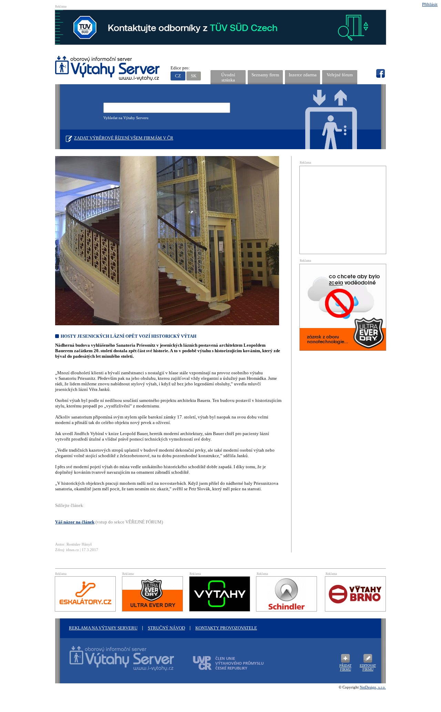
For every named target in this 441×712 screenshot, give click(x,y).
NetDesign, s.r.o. (373, 687)
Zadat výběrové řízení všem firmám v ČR (123, 138)
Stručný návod (166, 628)
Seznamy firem (265, 74)
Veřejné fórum (340, 74)
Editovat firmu (368, 667)
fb (380, 73)
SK (193, 75)
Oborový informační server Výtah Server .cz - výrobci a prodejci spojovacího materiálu (115, 662)
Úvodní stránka (228, 77)
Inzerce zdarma (303, 74)
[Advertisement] (343, 209)
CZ (178, 75)
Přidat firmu (345, 667)
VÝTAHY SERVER (107, 69)
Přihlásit (430, 4)
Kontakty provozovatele (226, 628)
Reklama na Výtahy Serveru (103, 628)
